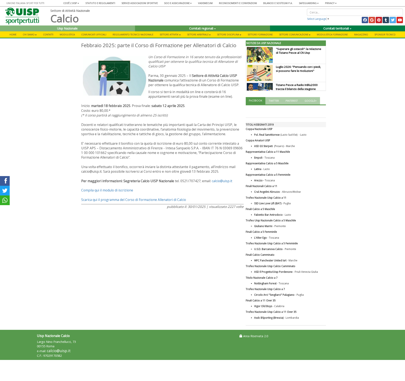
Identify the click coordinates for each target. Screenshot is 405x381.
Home (12, 34)
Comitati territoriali (336, 28)
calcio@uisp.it (222, 181)
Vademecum (205, 3)
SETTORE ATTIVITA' (169, 34)
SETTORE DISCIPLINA (228, 34)
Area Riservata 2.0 (255, 336)
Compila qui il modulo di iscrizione (107, 190)
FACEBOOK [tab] (255, 100)
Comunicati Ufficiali (93, 34)
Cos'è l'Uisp (70, 3)
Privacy (330, 3)
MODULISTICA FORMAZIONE (332, 34)
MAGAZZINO (361, 34)
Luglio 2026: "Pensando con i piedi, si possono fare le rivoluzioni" (298, 69)
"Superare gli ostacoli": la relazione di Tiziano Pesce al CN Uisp (298, 51)
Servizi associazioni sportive (140, 3)
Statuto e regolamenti (100, 3)
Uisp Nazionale (67, 28)
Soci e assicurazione (177, 3)
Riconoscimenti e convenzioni (238, 3)
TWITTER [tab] (274, 101)
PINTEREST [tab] (292, 101)
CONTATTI (48, 34)
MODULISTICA (67, 34)
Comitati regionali (201, 28)
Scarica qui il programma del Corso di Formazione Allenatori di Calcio (133, 199)
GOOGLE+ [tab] (311, 101)
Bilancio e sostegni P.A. (278, 3)
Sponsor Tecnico (385, 34)
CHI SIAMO (29, 34)
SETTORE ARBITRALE (198, 34)
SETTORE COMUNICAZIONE (293, 34)
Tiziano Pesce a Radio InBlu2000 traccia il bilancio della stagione (297, 87)
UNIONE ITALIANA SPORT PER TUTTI (25, 3)
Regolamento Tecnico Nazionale (133, 34)
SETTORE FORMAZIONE (260, 34)
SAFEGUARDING (308, 3)
